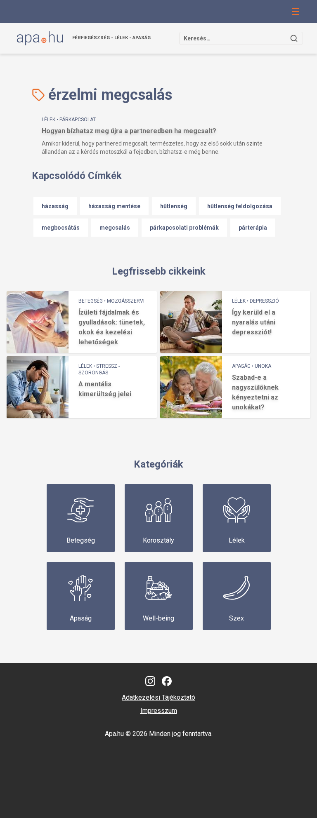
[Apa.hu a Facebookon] (167, 681)
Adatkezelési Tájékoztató (158, 697)
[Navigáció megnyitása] (295, 11)
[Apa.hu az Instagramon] (150, 681)
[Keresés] (294, 38)
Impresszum (158, 711)
